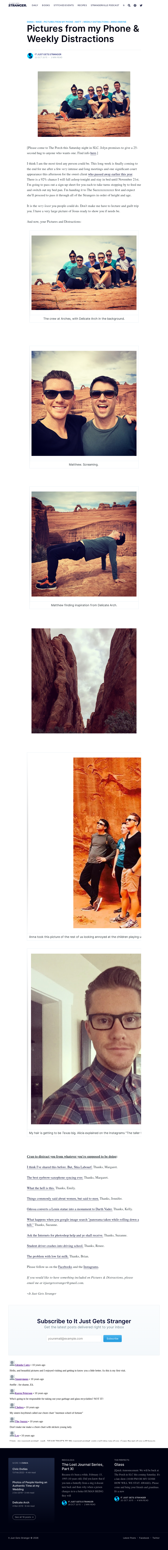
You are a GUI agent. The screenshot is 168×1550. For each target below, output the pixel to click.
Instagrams (91, 1266)
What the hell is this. (41, 1188)
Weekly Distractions (96, 22)
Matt (78, 22)
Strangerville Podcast (105, 5)
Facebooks (65, 1266)
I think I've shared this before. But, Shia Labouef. (59, 1167)
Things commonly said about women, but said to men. (63, 1198)
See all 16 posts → (24, 1517)
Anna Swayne (118, 22)
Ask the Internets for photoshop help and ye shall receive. (65, 1235)
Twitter (156, 1538)
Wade (39, 22)
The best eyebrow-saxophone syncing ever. (55, 1177)
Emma (30, 22)
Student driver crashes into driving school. (55, 1245)
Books (46, 5)
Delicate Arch (20, 1502)
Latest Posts (129, 1538)
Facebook (144, 1538)
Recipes (82, 5)
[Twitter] (141, 5)
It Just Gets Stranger (48, 54)
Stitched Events (64, 5)
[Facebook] (135, 5)
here (93, 153)
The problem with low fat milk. (48, 1256)
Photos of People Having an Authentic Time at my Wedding (29, 1486)
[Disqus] (84, 1400)
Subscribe (153, 5)
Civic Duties (20, 1469)
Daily (35, 5)
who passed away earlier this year (110, 174)
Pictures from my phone (58, 22)
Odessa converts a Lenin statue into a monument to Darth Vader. (70, 1209)
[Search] (129, 5)
